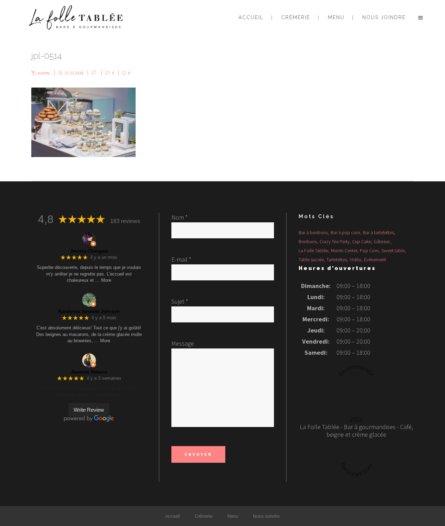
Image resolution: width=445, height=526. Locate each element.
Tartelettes (336, 259)
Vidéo (355, 259)
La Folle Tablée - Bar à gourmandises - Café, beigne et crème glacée (356, 430)
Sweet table (393, 250)
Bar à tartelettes (378, 232)
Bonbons (308, 241)
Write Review (89, 410)
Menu (232, 516)
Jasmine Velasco (89, 372)
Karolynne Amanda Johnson (89, 311)
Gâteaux (382, 241)
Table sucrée (311, 259)
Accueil (172, 516)
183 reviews (125, 221)
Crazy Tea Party (334, 241)
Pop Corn (369, 250)
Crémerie (203, 516)
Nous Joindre (266, 516)
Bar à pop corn (345, 232)
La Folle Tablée (313, 250)
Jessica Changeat (89, 251)
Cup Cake (361, 241)
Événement (375, 259)
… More (103, 280)
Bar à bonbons (313, 232)
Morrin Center (344, 250)
